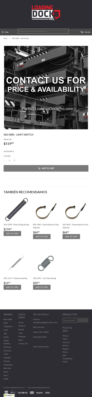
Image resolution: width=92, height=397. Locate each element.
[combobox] (43, 31)
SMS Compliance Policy (67, 358)
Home (20, 322)
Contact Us (23, 343)
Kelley (6, 337)
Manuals (21, 336)
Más (7, 32)
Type (20, 333)
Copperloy (8, 326)
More (20, 340)
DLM (6, 330)
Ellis (5, 333)
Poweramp (8, 365)
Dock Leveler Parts (41, 346)
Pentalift (7, 357)
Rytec (6, 372)
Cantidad (7, 156)
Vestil (6, 379)
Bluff (6, 323)
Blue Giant (8, 319)
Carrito (87, 32)
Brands (21, 329)
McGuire (7, 347)
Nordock (7, 350)
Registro (83, 320)
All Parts (21, 326)
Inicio (5, 38)
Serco (6, 375)
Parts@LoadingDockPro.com (45, 322)
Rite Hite (7, 368)
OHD (6, 354)
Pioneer (7, 361)
